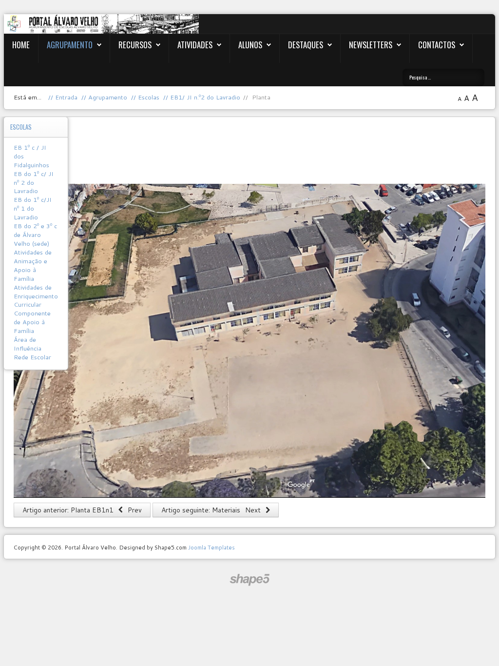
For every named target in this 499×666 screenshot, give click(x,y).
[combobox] (443, 77)
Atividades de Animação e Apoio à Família (33, 265)
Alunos (250, 45)
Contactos (436, 45)
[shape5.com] (249, 580)
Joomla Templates (211, 547)
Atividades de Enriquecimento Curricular (36, 296)
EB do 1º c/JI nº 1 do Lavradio (33, 208)
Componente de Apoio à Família (32, 322)
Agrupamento (70, 45)
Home (21, 45)
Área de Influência (27, 344)
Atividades (194, 45)
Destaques (305, 45)
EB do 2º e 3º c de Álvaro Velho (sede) (35, 234)
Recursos (135, 45)
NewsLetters (370, 45)
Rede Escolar (32, 357)
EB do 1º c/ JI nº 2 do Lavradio (34, 182)
